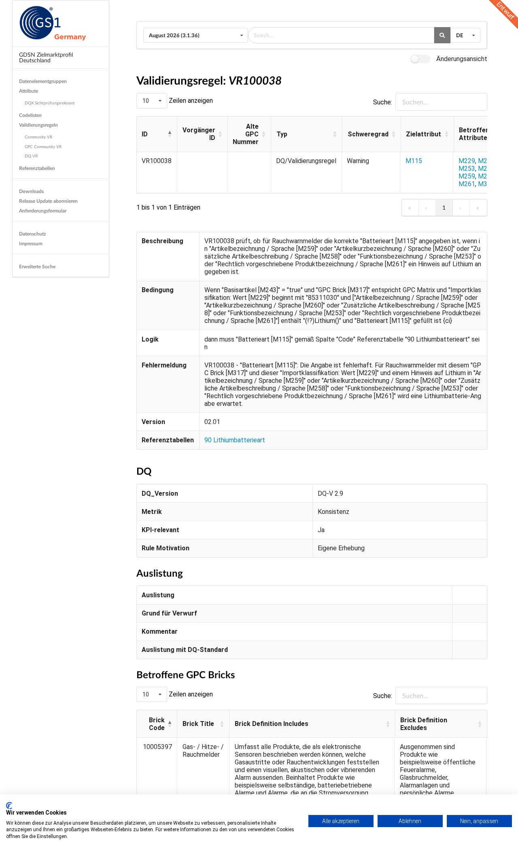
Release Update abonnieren (48, 201)
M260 (486, 176)
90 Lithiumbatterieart (234, 440)
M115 (413, 161)
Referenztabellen (37, 168)
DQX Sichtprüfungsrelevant (50, 102)
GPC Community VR (43, 146)
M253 (467, 168)
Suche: (382, 102)
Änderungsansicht (461, 59)
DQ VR (31, 155)
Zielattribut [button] (423, 134)
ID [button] (145, 134)
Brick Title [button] (198, 724)
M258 (486, 168)
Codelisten (30, 115)
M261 (467, 184)
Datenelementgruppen (43, 81)
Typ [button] (281, 134)
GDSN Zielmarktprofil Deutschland (46, 57)
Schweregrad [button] (368, 134)
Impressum (30, 243)
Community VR (38, 136)
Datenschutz (32, 234)
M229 (467, 161)
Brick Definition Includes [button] (271, 724)
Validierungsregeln (38, 125)
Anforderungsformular (42, 211)
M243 (486, 161)
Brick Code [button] (157, 724)
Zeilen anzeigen (190, 100)
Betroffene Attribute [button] (476, 134)
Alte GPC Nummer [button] (246, 134)
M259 (467, 176)
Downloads (31, 191)
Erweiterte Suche (37, 266)
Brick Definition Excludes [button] (423, 724)
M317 (486, 184)
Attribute (28, 91)
